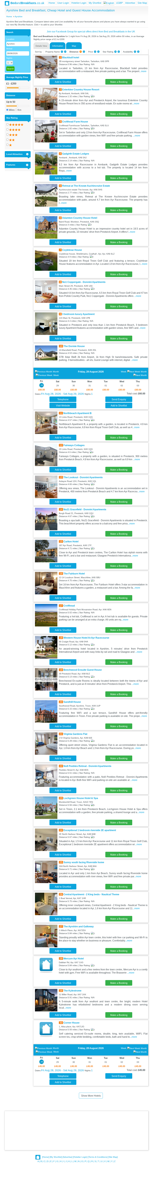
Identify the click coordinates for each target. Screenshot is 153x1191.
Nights (9, 58)
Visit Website (63, 405)
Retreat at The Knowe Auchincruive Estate (86, 186)
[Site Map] (113, 1157)
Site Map (142, 3)
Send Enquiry (119, 399)
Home (52, 3)
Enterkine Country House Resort (80, 89)
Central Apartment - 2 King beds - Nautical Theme (91, 894)
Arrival (9, 48)
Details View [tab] (41, 46)
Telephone (63, 399)
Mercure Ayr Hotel (74, 958)
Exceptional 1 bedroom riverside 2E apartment (90, 830)
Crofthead (69, 605)
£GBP (119, 3)
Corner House (71, 1022)
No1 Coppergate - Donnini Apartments (83, 282)
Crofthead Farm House (75, 121)
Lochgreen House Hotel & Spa (81, 798)
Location (10, 39)
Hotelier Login (78, 3)
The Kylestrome (72, 990)
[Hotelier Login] (80, 1157)
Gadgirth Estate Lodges (75, 153)
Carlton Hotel (71, 541)
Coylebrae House (72, 250)
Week (56, 375)
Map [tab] (74, 46)
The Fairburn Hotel (74, 573)
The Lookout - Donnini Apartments (83, 477)
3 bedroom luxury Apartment (78, 314)
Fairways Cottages (74, 445)
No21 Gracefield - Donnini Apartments (85, 509)
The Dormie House (74, 346)
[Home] (45, 1157)
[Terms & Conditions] (98, 1157)
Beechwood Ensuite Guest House (83, 670)
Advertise (130, 3)
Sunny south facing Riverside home (84, 862)
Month (56, 371)
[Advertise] (67, 1157)
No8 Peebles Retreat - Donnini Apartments (87, 766)
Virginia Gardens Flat (75, 734)
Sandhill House (72, 702)
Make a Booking (118, 82)
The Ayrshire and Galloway (79, 926)
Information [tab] (57, 46)
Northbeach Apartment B (77, 413)
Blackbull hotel (70, 57)
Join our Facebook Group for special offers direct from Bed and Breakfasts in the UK (91, 31)
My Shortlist (95, 3)
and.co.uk (27, 3)
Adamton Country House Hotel (79, 218)
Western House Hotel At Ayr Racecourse (86, 637)
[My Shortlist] (56, 1157)
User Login (63, 3)
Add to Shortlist (63, 82)
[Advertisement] (76, 1130)
